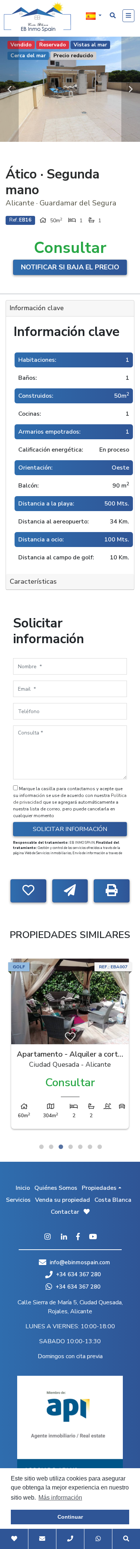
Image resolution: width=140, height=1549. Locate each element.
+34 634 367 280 (78, 1274)
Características (33, 581)
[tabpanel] (70, 1046)
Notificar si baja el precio (70, 267)
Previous (9, 89)
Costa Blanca (112, 1200)
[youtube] (93, 1237)
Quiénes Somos (55, 1188)
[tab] (70, 308)
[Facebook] (78, 1237)
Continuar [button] (70, 1517)
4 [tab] (70, 1147)
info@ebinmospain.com (80, 1262)
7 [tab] (99, 1147)
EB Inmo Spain (37, 17)
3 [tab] (61, 1147)
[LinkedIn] (64, 1237)
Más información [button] (60, 1497)
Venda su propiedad (62, 1200)
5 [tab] (80, 1147)
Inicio (23, 1188)
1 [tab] (41, 1147)
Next (130, 89)
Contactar (65, 1212)
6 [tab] (90, 1147)
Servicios (18, 1200)
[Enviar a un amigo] (70, 890)
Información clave (37, 307)
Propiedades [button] (99, 1188)
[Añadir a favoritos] (28, 890)
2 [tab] (51, 1147)
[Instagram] (47, 1237)
